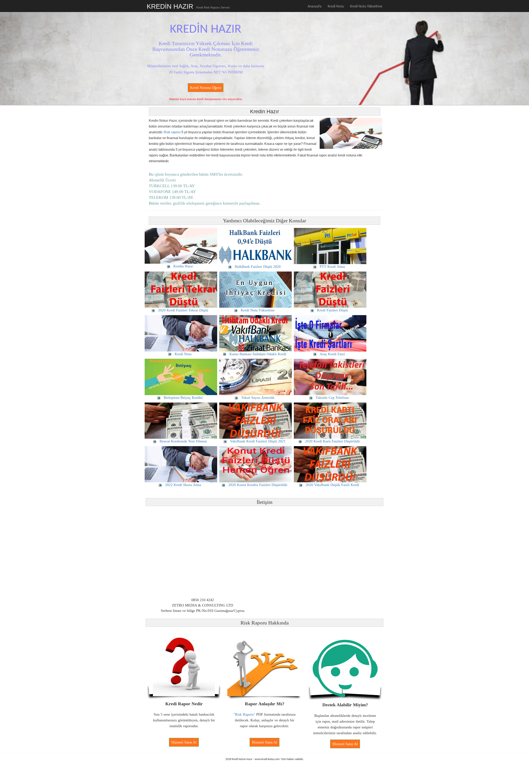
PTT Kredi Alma (332, 266)
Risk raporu (172, 132)
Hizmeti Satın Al (184, 742)
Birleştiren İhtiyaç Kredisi (183, 398)
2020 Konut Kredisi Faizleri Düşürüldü (257, 485)
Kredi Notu (336, 6)
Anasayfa (315, 6)
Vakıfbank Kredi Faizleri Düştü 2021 (258, 441)
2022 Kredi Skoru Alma (183, 485)
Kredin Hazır (183, 266)
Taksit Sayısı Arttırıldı (257, 398)
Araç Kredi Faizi (332, 354)
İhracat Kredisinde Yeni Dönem (183, 441)
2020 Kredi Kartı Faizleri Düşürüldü (332, 441)
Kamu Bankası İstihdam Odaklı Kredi (257, 354)
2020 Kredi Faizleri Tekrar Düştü (183, 310)
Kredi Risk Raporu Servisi (213, 7)
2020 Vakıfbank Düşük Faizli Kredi (332, 485)
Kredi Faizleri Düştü (332, 310)
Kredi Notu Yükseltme (366, 6)
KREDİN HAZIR (170, 6)
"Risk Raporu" (244, 714)
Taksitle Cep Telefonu (332, 398)
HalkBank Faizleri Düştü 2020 (258, 266)
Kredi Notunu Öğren (205, 88)
